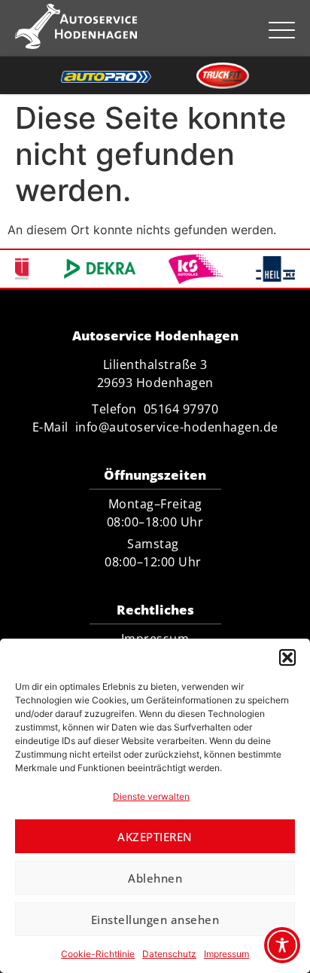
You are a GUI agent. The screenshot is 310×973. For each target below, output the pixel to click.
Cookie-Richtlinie (98, 953)
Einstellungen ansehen (155, 919)
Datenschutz (169, 953)
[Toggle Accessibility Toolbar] (282, 945)
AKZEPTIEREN (155, 836)
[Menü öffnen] (282, 30)
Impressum (226, 953)
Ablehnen (155, 878)
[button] (287, 657)
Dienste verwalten (151, 796)
